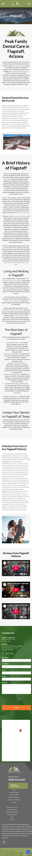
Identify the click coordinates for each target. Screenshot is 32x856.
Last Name (6, 664)
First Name (6, 657)
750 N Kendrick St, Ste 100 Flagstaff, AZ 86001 (10, 649)
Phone (4, 676)
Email (4, 670)
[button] (29, 4)
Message (4, 682)
